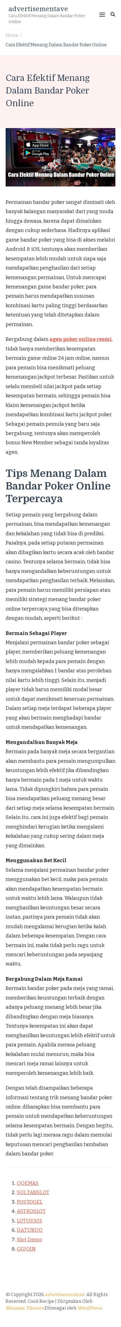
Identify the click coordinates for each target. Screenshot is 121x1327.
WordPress (89, 1308)
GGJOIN (26, 1249)
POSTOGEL (30, 1202)
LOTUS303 (29, 1221)
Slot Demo (29, 1240)
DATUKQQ (29, 1230)
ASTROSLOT (31, 1211)
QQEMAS (28, 1183)
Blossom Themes (25, 1308)
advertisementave (38, 8)
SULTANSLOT (33, 1192)
